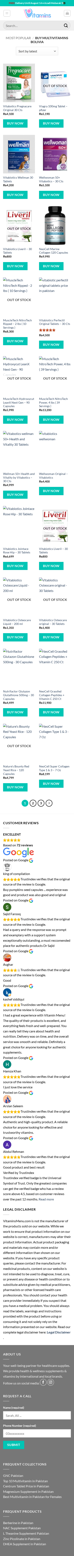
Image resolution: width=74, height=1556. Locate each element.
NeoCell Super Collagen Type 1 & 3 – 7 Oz (54, 768)
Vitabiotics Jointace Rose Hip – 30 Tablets (16, 550)
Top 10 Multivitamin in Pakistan (25, 1481)
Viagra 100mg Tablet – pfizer (53, 108)
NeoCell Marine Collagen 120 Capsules (53, 250)
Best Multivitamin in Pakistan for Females (32, 1497)
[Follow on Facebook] (43, 1382)
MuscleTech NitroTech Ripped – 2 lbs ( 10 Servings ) (17, 324)
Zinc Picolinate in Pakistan (21, 1539)
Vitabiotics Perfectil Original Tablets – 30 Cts (54, 322)
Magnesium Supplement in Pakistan (28, 1491)
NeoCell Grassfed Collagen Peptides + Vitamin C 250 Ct (51, 695)
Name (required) (13, 1407)
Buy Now (15, 123)
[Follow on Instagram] (50, 1382)
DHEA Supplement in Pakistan (24, 1544)
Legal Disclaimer (59, 1332)
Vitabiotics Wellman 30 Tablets (18, 179)
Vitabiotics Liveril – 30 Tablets (17, 250)
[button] (6, 13)
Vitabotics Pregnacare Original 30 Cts (17, 108)
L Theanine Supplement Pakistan (26, 1533)
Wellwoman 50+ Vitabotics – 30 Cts (51, 179)
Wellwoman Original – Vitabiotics (53, 475)
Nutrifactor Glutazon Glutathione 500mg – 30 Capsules (18, 695)
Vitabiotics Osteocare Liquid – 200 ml (17, 622)
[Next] (49, 803)
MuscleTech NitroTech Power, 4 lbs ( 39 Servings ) (53, 402)
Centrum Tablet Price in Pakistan (26, 1486)
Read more (46, 1199)
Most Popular (18, 38)
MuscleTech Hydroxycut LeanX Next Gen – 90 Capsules (18, 402)
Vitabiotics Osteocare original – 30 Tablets (53, 622)
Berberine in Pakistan (18, 1523)
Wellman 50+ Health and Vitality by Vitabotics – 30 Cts (19, 477)
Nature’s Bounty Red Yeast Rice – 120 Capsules (16, 770)
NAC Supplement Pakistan (22, 1528)
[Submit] (66, 25)
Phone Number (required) (19, 1425)
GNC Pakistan (13, 1475)
